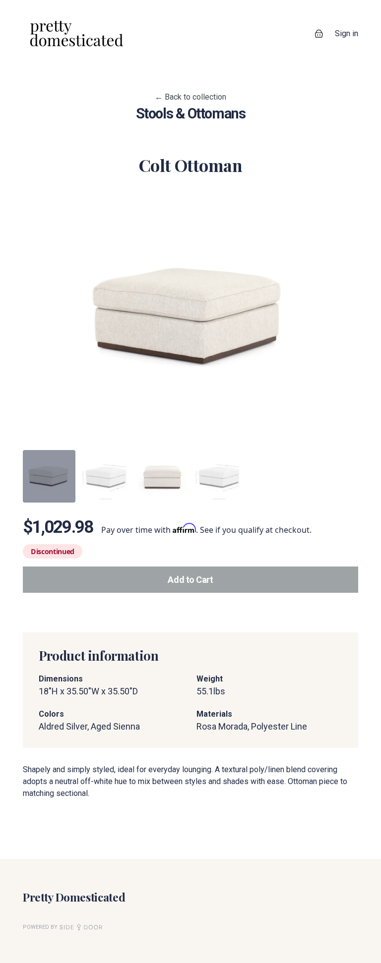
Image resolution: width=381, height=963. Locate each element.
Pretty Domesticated (74, 897)
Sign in (346, 33)
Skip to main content (43, 9)
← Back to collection (190, 97)
